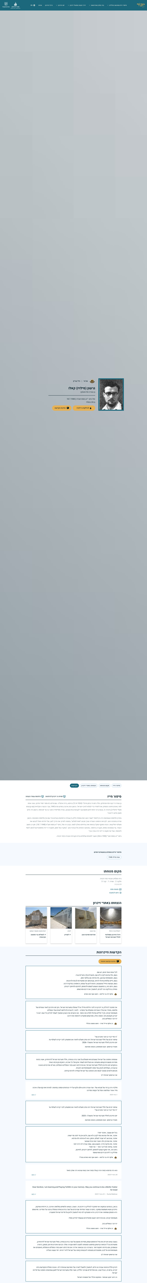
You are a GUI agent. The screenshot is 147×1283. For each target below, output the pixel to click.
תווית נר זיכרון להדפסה (54, 796)
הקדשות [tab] (74, 785)
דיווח (33, 1095)
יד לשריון (67, 934)
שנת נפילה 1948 (114, 857)
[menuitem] (117, 5)
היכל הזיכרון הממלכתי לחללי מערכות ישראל (112, 935)
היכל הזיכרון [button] (49, 5)
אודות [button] (40, 5)
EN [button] (31, 5)
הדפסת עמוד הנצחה (33, 796)
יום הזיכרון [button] (61, 5)
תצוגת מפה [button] (114, 889)
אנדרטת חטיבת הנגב (89, 934)
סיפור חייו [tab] (116, 785)
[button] (61, 408)
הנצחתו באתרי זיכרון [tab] (88, 785)
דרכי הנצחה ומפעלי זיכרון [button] (78, 5)
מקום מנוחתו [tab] (104, 785)
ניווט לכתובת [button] (114, 893)
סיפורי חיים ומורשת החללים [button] (118, 5)
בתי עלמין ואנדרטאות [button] (97, 5)
